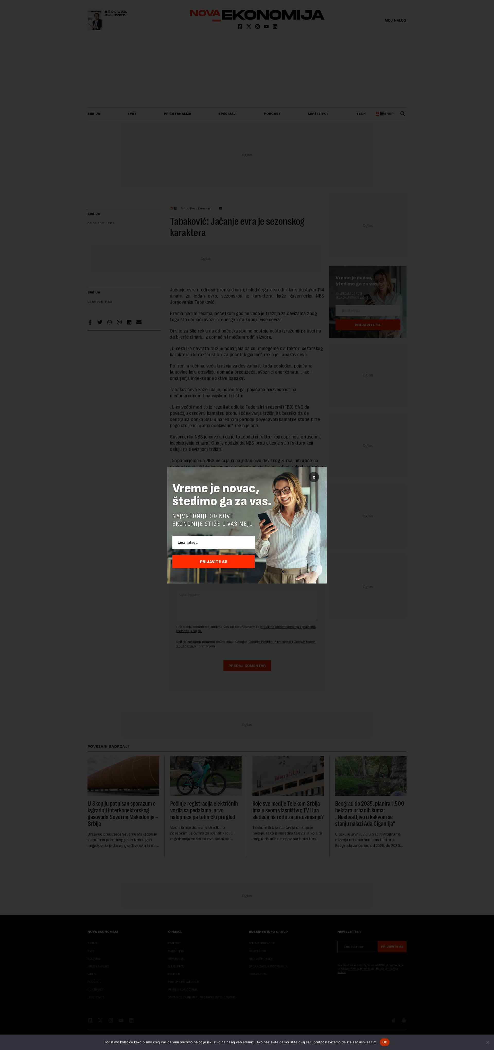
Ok (384, 1042)
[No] (487, 1042)
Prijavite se (213, 561)
